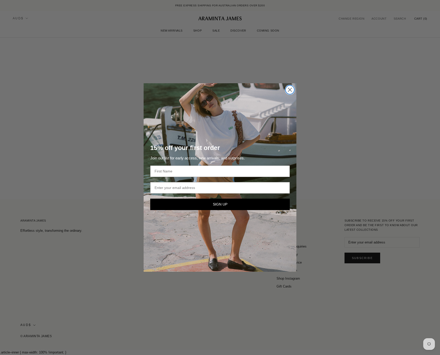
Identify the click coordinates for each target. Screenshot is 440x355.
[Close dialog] (289, 89)
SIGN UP (220, 204)
